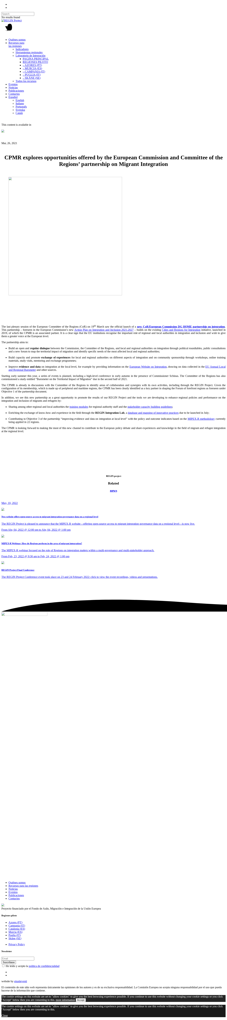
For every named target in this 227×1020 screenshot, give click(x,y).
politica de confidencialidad (44, 966)
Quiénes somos (17, 39)
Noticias (13, 87)
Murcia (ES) (15, 931)
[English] (2, 131)
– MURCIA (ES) (32, 68)
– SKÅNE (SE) (31, 77)
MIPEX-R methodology (201, 418)
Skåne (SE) (15, 938)
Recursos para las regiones (16, 44)
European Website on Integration (148, 366)
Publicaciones (16, 90)
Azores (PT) (15, 922)
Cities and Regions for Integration (181, 329)
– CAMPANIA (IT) (34, 71)
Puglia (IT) (15, 935)
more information (65, 999)
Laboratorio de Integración (30, 55)
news (113, 490)
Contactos (14, 93)
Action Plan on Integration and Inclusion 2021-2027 (104, 329)
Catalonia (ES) (17, 928)
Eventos (13, 84)
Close (4, 1015)
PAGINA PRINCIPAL (36, 58)
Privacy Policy (17, 944)
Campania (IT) (17, 925)
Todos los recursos (26, 81)
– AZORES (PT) (32, 65)
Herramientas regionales (29, 52)
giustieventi (20, 981)
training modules (79, 406)
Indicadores (22, 49)
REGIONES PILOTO (35, 61)
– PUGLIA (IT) (31, 74)
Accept (80, 1000)
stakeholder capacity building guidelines (150, 406)
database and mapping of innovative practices (153, 412)
